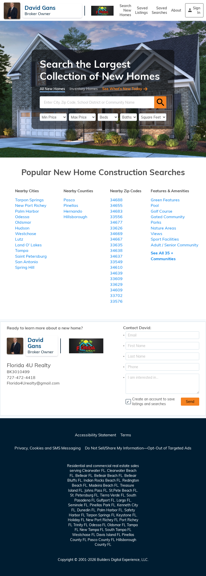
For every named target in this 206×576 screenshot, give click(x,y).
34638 (116, 250)
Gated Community (168, 216)
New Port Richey (30, 205)
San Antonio (26, 261)
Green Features (165, 199)
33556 (116, 216)
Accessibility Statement (95, 435)
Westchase (25, 233)
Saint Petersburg (31, 256)
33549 (116, 261)
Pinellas (71, 205)
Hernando (73, 211)
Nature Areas (163, 228)
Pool (155, 205)
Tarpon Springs (29, 199)
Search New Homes (125, 10)
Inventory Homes (84, 88)
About (176, 10)
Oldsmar (23, 222)
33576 (116, 301)
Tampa (21, 250)
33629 (116, 284)
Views (156, 233)
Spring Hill (24, 267)
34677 (116, 222)
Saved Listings (141, 10)
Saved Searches (159, 10)
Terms (125, 435)
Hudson (22, 228)
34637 (116, 256)
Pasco (69, 199)
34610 (116, 267)
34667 (116, 239)
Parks (156, 222)
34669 (116, 233)
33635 (116, 244)
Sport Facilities (165, 239)
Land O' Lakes (28, 244)
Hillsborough (75, 216)
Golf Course (161, 211)
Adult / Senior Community (174, 244)
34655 (116, 205)
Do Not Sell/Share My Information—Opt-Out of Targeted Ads (138, 448)
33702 (116, 295)
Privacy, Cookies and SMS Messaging (48, 448)
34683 (116, 211)
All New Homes (52, 88)
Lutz (19, 239)
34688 (116, 199)
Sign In (196, 10)
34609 (116, 289)
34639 (116, 273)
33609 (116, 278)
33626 (116, 228)
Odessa (22, 216)
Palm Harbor (27, 211)
